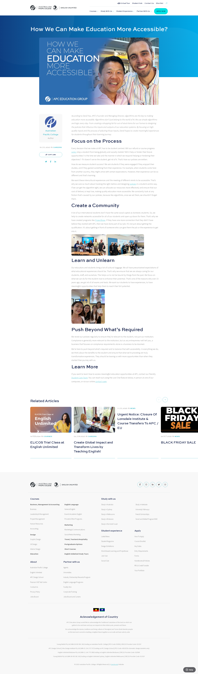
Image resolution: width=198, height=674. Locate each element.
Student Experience (124, 11)
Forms (137, 556)
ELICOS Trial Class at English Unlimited (47, 444)
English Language (71, 504)
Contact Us (149, 3)
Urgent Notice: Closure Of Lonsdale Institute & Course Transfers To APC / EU (137, 421)
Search (166, 3)
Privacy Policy (35, 592)
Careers (57, 147)
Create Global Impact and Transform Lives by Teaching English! (93, 446)
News (132, 408)
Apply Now (161, 11)
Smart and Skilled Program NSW (146, 519)
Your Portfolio (139, 571)
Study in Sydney (106, 509)
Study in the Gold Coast (109, 524)
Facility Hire (67, 587)
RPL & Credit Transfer (142, 566)
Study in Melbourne (108, 514)
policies (133, 184)
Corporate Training (70, 592)
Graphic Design (35, 539)
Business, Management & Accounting (44, 504)
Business (33, 509)
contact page (101, 381)
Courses (93, 11)
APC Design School (36, 577)
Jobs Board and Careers (72, 597)
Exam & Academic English (73, 514)
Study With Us (106, 11)
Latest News (105, 536)
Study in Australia (107, 505)
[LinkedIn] (152, 484)
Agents (65, 568)
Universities (67, 572)
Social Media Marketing (72, 535)
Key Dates (138, 546)
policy (73, 152)
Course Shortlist (140, 541)
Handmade (114, 664)
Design (33, 535)
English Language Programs (73, 582)
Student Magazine (107, 541)
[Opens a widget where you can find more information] (189, 670)
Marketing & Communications (75, 530)
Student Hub (137, 3)
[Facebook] (140, 484)
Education (34, 554)
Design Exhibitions (107, 546)
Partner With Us (143, 11)
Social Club (105, 561)
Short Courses (70, 549)
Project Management (37, 519)
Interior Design (35, 549)
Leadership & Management (39, 514)
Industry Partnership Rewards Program (76, 577)
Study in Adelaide (141, 505)
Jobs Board (34, 597)
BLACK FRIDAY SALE (178, 442)
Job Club (104, 556)
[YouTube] (165, 484)
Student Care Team (79, 377)
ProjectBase (100, 220)
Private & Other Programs (73, 519)
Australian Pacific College (39, 568)
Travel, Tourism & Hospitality (76, 539)
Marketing (69, 525)
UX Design (33, 544)
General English (70, 509)
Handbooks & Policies (142, 561)
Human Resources (36, 524)
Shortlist (159, 3)
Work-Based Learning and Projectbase (114, 551)
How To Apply (139, 536)
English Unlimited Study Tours (76, 554)
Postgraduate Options (73, 544)
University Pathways (142, 509)
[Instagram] (146, 484)
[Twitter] (158, 484)
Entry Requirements (141, 551)
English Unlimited (36, 572)
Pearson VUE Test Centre (38, 582)
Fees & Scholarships (142, 514)
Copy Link (52, 155)
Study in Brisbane (107, 519)
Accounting (34, 529)
